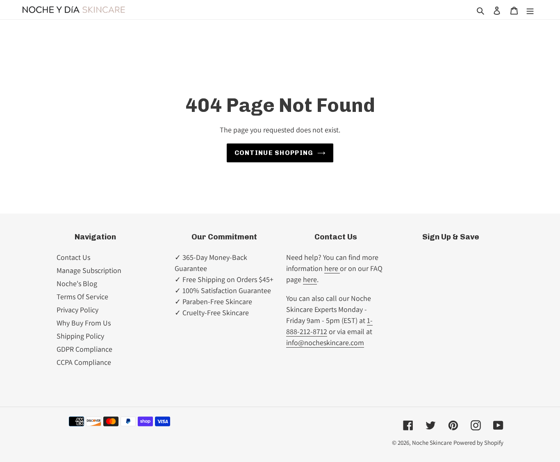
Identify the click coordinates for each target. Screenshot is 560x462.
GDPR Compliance (84, 349)
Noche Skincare (432, 442)
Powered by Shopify (478, 442)
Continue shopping (274, 153)
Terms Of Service (82, 296)
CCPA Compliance (84, 362)
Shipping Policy (80, 336)
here (332, 268)
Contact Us (73, 257)
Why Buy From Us (84, 323)
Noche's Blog (77, 283)
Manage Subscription (89, 270)
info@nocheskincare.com (325, 342)
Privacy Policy (77, 309)
